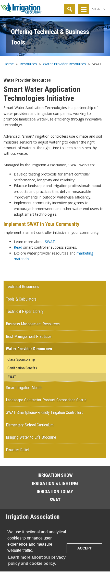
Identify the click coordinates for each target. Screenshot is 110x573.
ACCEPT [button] (84, 548)
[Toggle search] (69, 9)
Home (9, 63)
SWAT (50, 241)
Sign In (98, 8)
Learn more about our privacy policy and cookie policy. (37, 560)
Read (18, 247)
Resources (28, 63)
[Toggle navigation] (83, 9)
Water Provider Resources (64, 63)
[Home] (21, 9)
